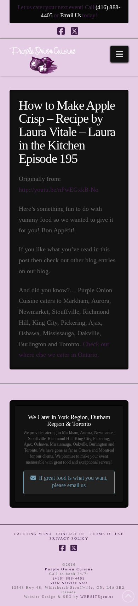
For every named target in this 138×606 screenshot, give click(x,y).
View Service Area (69, 583)
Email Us (70, 15)
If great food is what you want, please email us (73, 481)
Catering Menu (33, 534)
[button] (119, 54)
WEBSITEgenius (97, 597)
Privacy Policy (69, 538)
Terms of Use (107, 534)
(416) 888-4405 (69, 578)
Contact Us (70, 534)
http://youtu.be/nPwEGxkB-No (58, 189)
